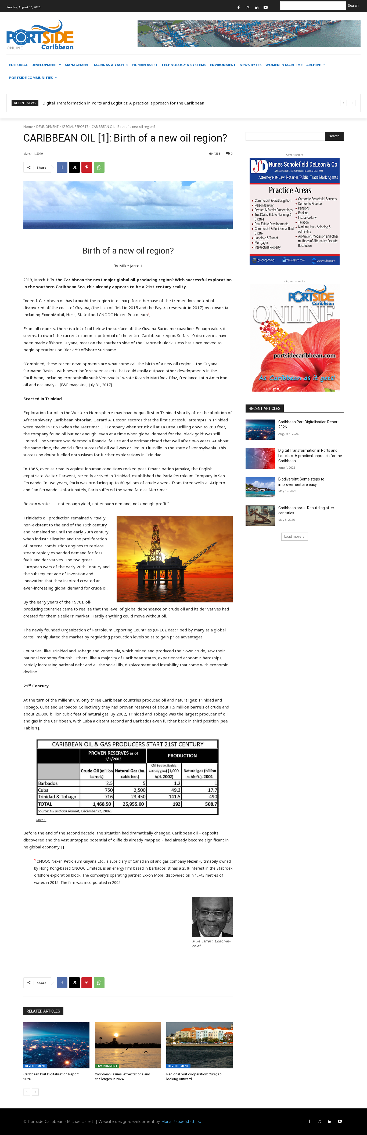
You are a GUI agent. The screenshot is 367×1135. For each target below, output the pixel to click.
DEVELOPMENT (47, 126)
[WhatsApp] (99, 167)
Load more (292, 536)
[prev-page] (26, 1092)
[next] (352, 103)
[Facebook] (239, 8)
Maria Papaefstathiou (181, 1121)
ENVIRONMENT (106, 1066)
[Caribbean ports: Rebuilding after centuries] (260, 515)
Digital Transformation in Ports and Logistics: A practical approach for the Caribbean (310, 455)
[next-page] (35, 1092)
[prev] (343, 103)
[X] (74, 167)
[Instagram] (247, 8)
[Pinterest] (86, 167)
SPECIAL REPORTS (75, 126)
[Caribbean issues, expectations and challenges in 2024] (128, 1045)
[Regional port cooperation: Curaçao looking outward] (199, 1045)
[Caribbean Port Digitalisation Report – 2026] (56, 1045)
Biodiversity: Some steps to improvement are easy (90, 103)
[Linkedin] (257, 8)
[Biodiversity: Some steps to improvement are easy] (260, 487)
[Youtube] (265, 8)
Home (28, 126)
